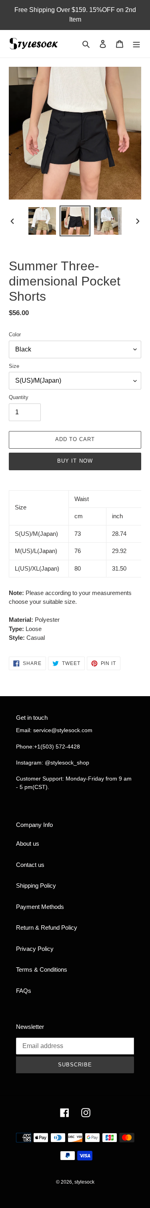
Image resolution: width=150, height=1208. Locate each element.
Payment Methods (40, 906)
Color (15, 334)
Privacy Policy (35, 948)
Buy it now (74, 461)
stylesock (84, 1182)
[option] (42, 221)
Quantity (18, 397)
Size (14, 366)
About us (27, 843)
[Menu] (136, 43)
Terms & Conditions (41, 969)
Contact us (30, 864)
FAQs (23, 990)
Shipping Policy (36, 885)
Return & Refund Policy (46, 927)
